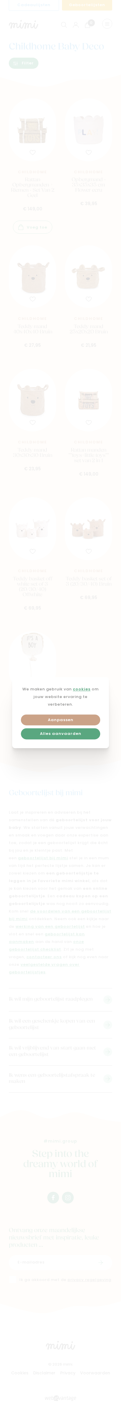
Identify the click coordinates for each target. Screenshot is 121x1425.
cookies (81, 689)
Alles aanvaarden (60, 734)
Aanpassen (60, 720)
